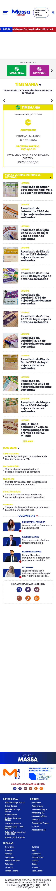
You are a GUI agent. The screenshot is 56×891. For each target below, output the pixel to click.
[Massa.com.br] (21, 12)
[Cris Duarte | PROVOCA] (12, 525)
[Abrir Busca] (53, 12)
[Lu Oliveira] (12, 571)
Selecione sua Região (40, 12)
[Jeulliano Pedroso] (12, 556)
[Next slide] (52, 70)
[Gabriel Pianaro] (12, 540)
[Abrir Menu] (5, 12)
